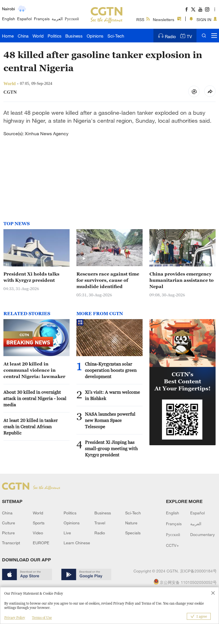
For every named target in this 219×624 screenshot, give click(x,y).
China (23, 35)
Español (24, 18)
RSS (140, 19)
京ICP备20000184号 (198, 570)
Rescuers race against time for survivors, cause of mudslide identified (107, 280)
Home (8, 35)
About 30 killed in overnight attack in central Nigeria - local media (34, 398)
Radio (170, 36)
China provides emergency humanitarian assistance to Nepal (181, 280)
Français (42, 18)
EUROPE (41, 542)
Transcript (11, 542)
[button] (84, 259)
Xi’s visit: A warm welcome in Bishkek (112, 395)
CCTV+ (172, 545)
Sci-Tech (116, 35)
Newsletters (163, 19)
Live (67, 532)
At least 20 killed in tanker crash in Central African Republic (30, 426)
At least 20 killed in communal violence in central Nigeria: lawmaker (34, 370)
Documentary (202, 534)
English (8, 18)
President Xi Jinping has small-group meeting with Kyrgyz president (111, 448)
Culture (8, 522)
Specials (133, 532)
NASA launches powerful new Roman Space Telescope (110, 420)
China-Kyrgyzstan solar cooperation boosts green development (111, 370)
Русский (72, 18)
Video (38, 532)
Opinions (95, 35)
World (38, 35)
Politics (55, 35)
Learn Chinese (77, 542)
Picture (8, 532)
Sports (38, 522)
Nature (131, 522)
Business (74, 35)
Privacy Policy (14, 617)
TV (189, 36)
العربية (57, 18)
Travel (99, 522)
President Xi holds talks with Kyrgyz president (31, 277)
